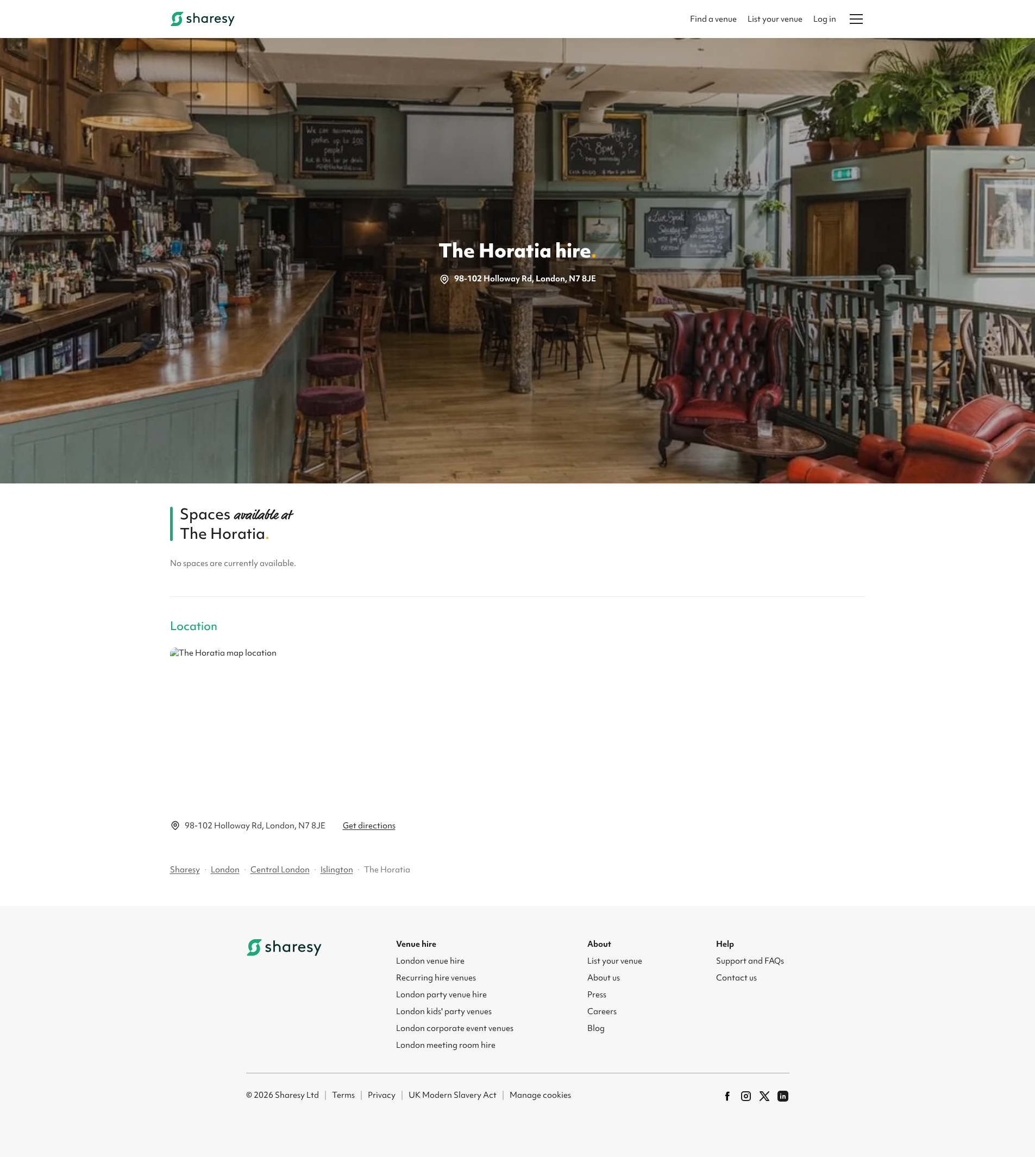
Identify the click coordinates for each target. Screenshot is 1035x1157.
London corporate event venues (454, 1028)
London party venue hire (441, 994)
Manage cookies (540, 1095)
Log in (824, 19)
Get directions (369, 825)
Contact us (736, 977)
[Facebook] (727, 1096)
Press (596, 994)
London (225, 869)
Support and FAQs (750, 960)
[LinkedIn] (782, 1096)
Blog (596, 1028)
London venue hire (430, 960)
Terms (343, 1095)
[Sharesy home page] (284, 947)
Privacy (382, 1095)
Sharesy (185, 869)
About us (603, 977)
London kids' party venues (444, 1011)
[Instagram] (745, 1096)
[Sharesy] (202, 19)
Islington (337, 869)
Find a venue (713, 19)
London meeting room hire (445, 1045)
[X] (764, 1096)
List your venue (775, 19)
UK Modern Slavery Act (453, 1095)
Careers (602, 1011)
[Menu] (856, 19)
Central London (280, 869)
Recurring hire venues (436, 977)
